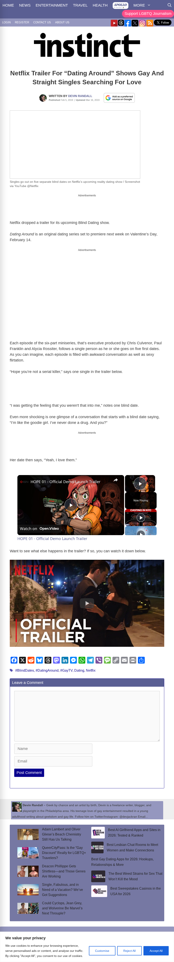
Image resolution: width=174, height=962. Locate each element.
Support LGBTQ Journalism (148, 13)
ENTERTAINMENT (52, 5)
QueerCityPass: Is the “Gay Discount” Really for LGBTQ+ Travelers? (64, 853)
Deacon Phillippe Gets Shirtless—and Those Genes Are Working (64, 871)
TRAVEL (80, 5)
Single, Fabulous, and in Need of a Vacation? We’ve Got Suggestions (62, 890)
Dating (79, 670)
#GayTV (66, 670)
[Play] (141, 517)
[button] (87, 603)
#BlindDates (24, 670)
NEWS (25, 5)
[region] (87, 947)
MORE (139, 5)
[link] (24, 482)
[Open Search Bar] (169, 5)
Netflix (90, 670)
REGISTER (22, 22)
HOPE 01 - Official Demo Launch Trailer (65, 481)
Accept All (156, 950)
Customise (102, 950)
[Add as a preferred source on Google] (119, 98)
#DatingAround (47, 670)
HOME (8, 5)
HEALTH (100, 5)
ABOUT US (62, 22)
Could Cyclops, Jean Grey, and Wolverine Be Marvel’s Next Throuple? (62, 908)
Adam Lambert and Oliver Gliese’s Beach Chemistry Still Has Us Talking (61, 834)
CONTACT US (42, 22)
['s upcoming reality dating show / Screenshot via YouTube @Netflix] (75, 144)
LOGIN (6, 22)
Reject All (129, 950)
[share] (115, 480)
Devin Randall (80, 96)
